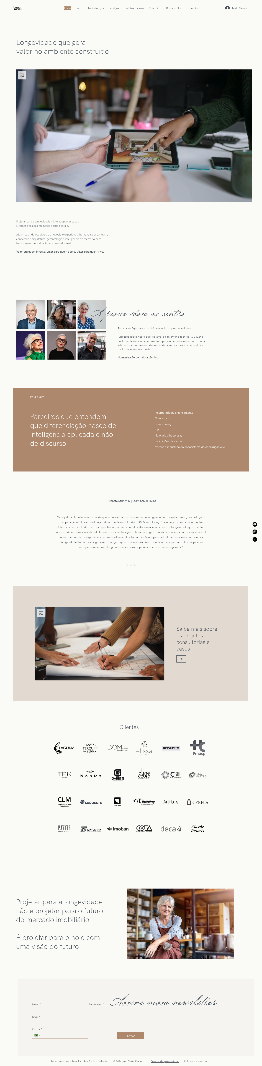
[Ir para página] (181, 659)
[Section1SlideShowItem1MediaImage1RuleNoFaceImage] (127, 565)
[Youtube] (255, 524)
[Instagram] (255, 532)
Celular (37, 1029)
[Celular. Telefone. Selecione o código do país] (37, 1035)
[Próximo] (242, 531)
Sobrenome (96, 1004)
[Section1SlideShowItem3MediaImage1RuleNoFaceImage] (134, 565)
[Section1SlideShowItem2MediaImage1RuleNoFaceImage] (131, 565)
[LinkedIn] (255, 539)
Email (36, 1016)
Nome (36, 1004)
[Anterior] (19, 531)
